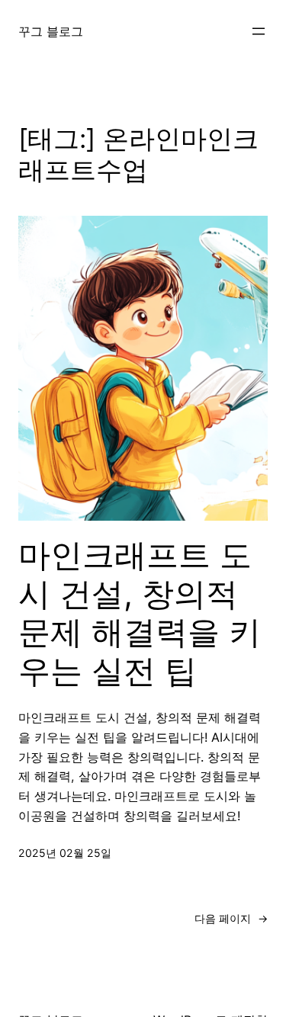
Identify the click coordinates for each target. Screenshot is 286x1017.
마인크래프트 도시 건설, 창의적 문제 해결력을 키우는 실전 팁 (139, 612)
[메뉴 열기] (258, 31)
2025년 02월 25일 (64, 852)
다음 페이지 (231, 918)
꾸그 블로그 (50, 31)
